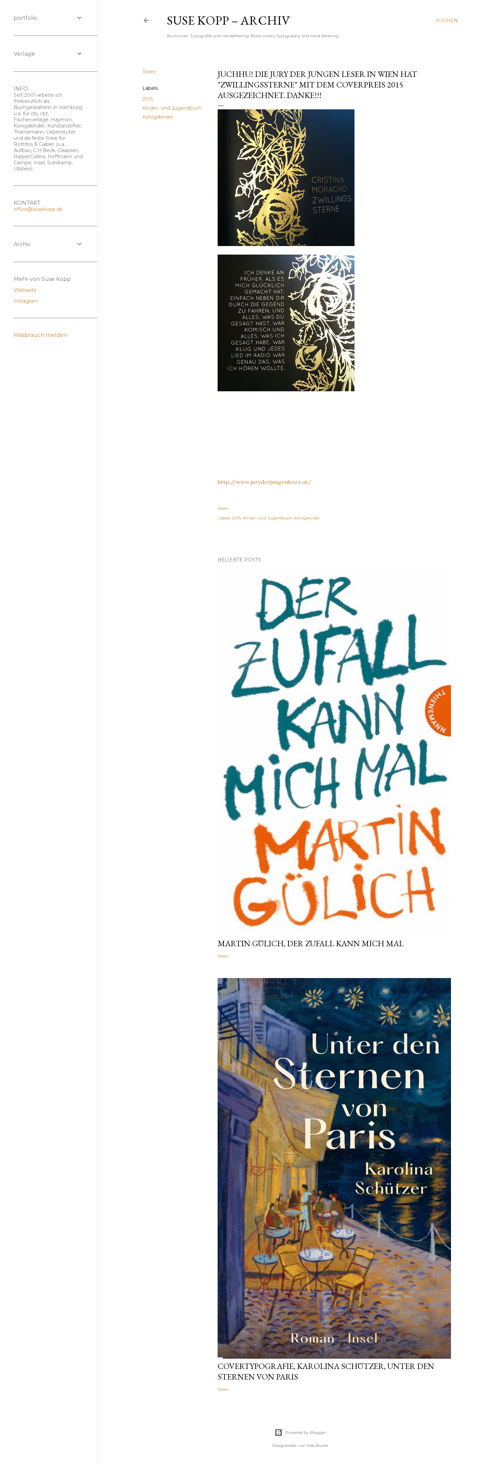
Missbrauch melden (40, 335)
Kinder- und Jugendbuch (172, 108)
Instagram (26, 301)
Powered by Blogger (305, 1432)
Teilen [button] (149, 72)
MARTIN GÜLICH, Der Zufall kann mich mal (311, 943)
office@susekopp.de (38, 209)
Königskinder (157, 117)
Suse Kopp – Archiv (228, 20)
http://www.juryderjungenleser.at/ (264, 481)
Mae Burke (317, 1445)
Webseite (25, 290)
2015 (147, 99)
